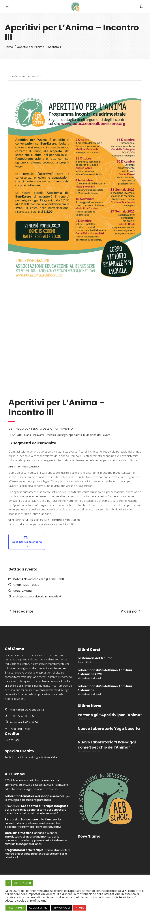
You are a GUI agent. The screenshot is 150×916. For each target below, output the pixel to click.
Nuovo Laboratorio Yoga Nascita (109, 728)
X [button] (8, 883)
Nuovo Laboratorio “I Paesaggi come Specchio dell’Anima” (107, 745)
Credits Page (12, 740)
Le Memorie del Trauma (95, 658)
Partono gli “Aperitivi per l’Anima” (110, 714)
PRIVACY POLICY (61, 907)
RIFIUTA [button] (80, 907)
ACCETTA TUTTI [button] (22, 883)
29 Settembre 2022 (89, 719)
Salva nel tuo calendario (27, 542)
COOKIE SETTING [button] (38, 907)
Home (9, 47)
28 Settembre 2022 (89, 732)
